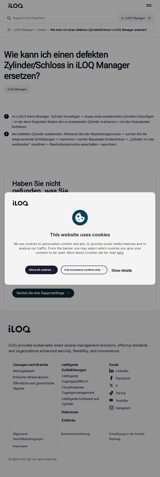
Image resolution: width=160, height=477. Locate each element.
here (120, 252)
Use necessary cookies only (82, 269)
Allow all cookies (40, 269)
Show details (122, 270)
